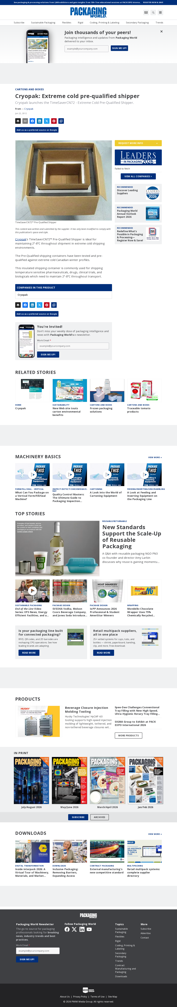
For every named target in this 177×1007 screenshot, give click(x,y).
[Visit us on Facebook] (67, 929)
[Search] (153, 12)
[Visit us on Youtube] (89, 929)
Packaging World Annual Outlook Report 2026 (127, 213)
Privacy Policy (80, 996)
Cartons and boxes (29, 89)
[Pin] (54, 121)
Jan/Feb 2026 (145, 807)
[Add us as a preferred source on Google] (61, 121)
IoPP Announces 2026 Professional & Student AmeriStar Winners (105, 612)
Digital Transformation (29, 865)
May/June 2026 (69, 807)
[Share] (32, 121)
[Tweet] (47, 121)
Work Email (44, 340)
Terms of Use (97, 996)
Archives (99, 817)
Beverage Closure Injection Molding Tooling (86, 710)
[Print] (18, 121)
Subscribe (78, 817)
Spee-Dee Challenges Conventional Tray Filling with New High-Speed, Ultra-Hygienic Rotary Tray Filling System (137, 711)
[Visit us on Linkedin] (82, 929)
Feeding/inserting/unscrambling (146, 489)
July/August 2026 (31, 807)
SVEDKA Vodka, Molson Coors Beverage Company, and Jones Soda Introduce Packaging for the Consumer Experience (69, 612)
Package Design (61, 605)
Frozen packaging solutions (101, 410)
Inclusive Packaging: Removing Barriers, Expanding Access (65, 872)
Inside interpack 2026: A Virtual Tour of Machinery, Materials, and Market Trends (32, 873)
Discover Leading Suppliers (127, 192)
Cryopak (28, 108)
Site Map (112, 996)
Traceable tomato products (138, 410)
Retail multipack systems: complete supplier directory (143, 872)
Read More (29, 652)
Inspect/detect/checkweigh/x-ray (70, 490)
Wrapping (132, 605)
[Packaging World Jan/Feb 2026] (145, 780)
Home (18, 405)
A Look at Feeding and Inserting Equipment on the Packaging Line (142, 496)
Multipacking (135, 865)
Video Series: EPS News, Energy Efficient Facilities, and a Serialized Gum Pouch (31, 612)
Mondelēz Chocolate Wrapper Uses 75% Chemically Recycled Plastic (140, 612)
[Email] (25, 121)
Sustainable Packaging (28, 605)
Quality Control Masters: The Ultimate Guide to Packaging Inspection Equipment (68, 498)
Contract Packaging (102, 865)
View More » (155, 457)
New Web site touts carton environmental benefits (66, 412)
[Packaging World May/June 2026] (69, 780)
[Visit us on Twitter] (74, 929)
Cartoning (96, 489)
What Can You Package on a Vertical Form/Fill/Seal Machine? (32, 496)
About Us (65, 996)
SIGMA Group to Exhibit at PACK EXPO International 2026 (135, 723)
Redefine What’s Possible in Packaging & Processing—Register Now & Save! (130, 236)
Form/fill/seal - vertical (29, 489)
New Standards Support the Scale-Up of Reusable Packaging (131, 536)
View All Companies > (138, 176)
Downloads (59, 865)
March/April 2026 (107, 807)
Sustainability (61, 405)
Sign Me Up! (119, 48)
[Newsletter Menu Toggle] (146, 12)
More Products (128, 735)
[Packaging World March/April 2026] (107, 780)
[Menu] (160, 12)
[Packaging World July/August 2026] (31, 780)
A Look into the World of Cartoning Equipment (106, 494)
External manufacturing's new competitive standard (106, 871)
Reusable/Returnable (114, 521)
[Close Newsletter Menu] (161, 31)
